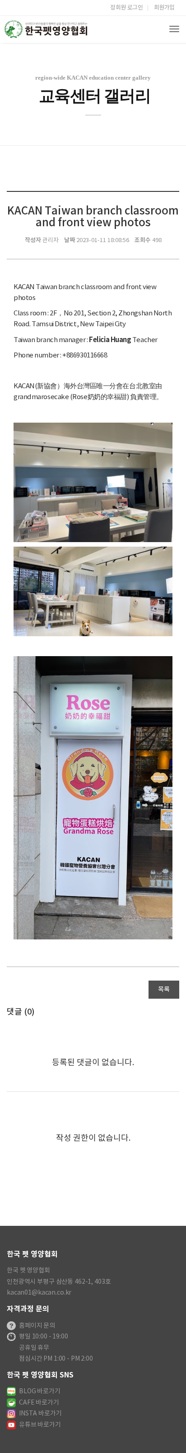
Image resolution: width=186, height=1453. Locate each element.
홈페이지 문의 (37, 1325)
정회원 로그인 (126, 8)
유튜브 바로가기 (40, 1425)
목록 (164, 989)
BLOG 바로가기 (39, 1391)
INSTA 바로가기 (40, 1413)
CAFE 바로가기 (39, 1402)
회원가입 (164, 8)
